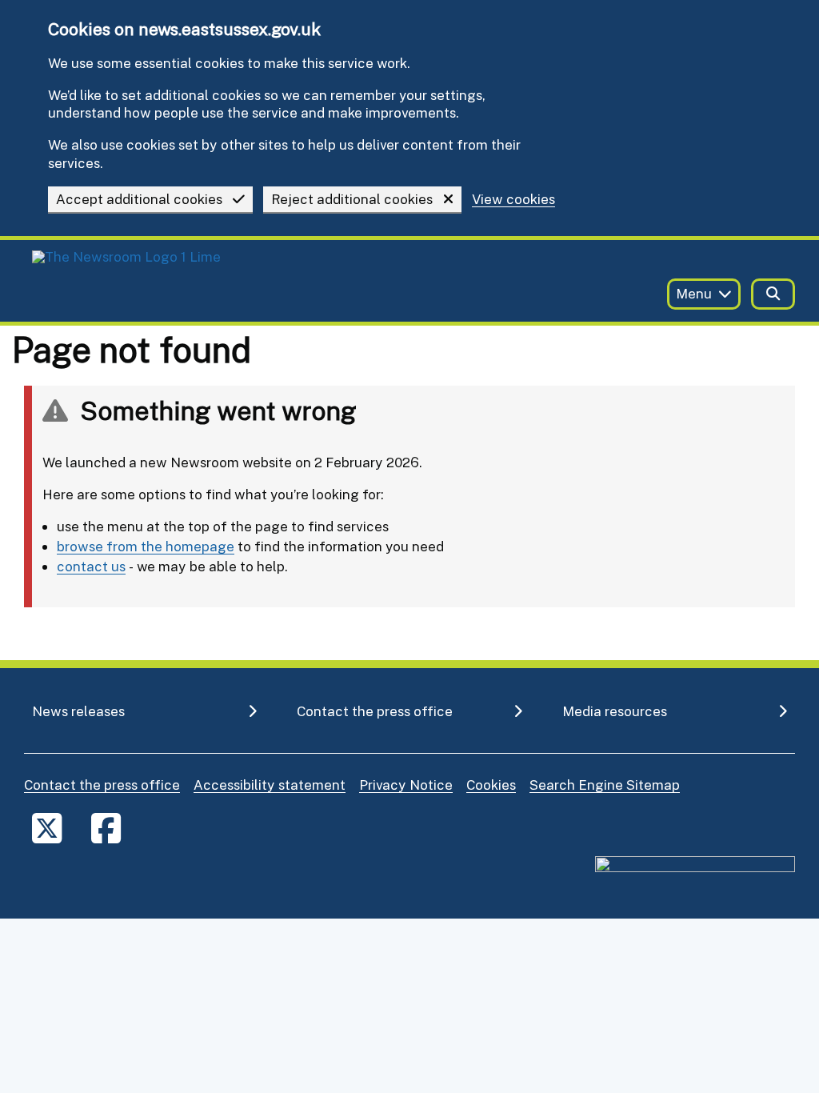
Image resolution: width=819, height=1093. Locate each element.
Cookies (491, 784)
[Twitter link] (47, 827)
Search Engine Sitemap (604, 784)
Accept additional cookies (139, 198)
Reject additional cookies (352, 198)
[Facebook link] (106, 827)
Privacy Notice (406, 784)
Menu (694, 293)
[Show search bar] (773, 294)
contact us (91, 566)
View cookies (513, 199)
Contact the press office (102, 784)
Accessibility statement (270, 784)
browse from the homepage (145, 546)
